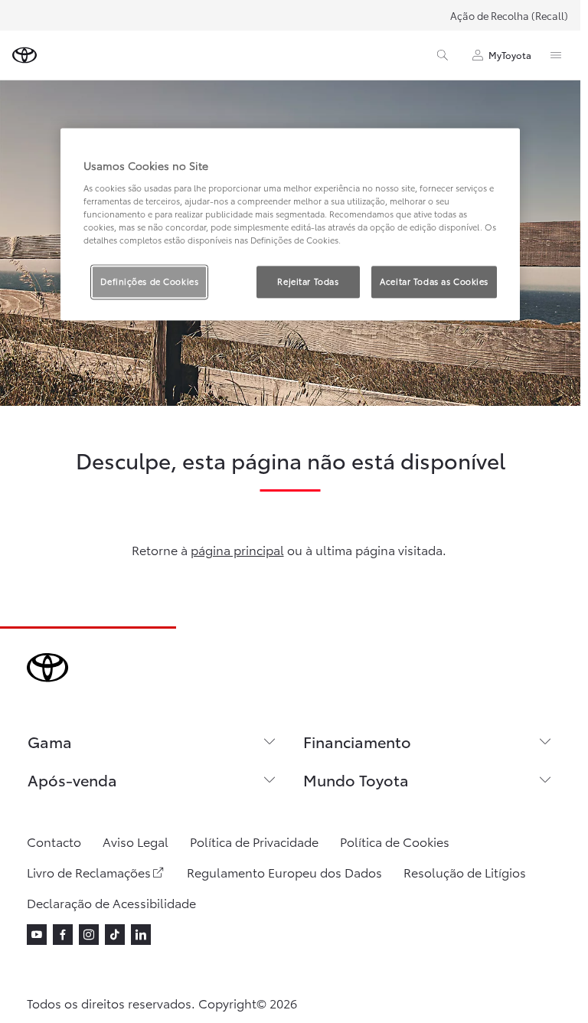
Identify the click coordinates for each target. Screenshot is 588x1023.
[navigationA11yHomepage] (24, 55)
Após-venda (72, 779)
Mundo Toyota (356, 779)
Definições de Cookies (149, 282)
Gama (50, 741)
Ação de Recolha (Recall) (509, 15)
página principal (237, 549)
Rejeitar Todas (307, 282)
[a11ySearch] (442, 55)
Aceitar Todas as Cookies (434, 282)
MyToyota (509, 54)
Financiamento (357, 741)
